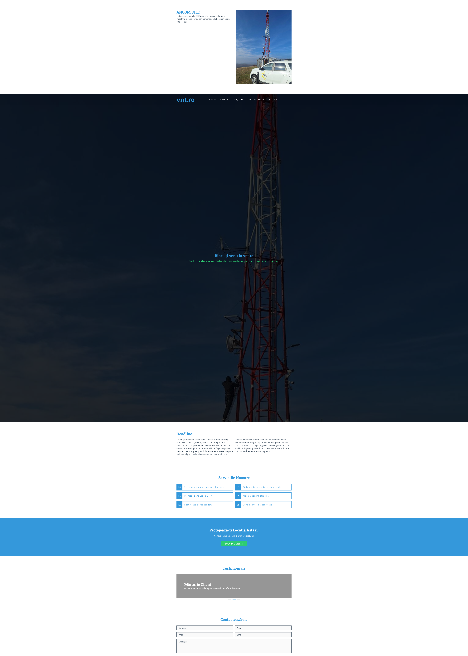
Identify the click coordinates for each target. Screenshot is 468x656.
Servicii (225, 99)
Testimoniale (255, 99)
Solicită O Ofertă (234, 543)
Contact (272, 99)
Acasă (212, 99)
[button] (180, 586)
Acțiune (239, 99)
